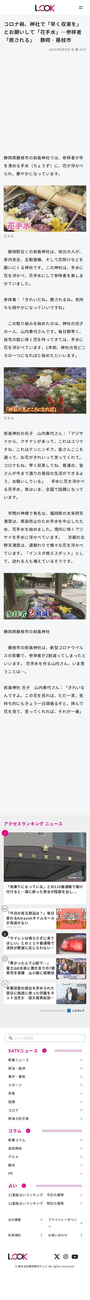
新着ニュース (18, 1059)
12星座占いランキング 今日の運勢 (36, 1194)
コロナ (13, 1110)
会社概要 (14, 1219)
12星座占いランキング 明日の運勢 (36, 1203)
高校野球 (15, 1148)
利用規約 (14, 1235)
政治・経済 (17, 1068)
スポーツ (15, 1085)
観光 (11, 1165)
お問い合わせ (58, 1235)
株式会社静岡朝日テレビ (33, 1266)
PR (10, 1173)
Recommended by (53, 1010)
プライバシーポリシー (62, 1223)
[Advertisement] (45, 101)
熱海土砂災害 (18, 1118)
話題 (11, 1101)
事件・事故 (17, 1076)
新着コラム (17, 1139)
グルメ (13, 1156)
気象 (11, 1093)
